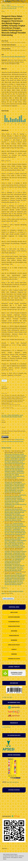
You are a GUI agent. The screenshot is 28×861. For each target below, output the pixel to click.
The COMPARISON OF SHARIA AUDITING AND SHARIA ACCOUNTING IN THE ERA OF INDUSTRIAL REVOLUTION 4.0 (14, 562)
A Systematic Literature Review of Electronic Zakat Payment (15, 551)
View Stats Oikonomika (13, 782)
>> (6, 587)
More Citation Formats (8, 407)
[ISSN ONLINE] (14, 689)
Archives (8, 5)
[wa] (15, 816)
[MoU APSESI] (8, 751)
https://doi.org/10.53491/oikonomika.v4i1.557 (13, 56)
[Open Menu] (1, 1)
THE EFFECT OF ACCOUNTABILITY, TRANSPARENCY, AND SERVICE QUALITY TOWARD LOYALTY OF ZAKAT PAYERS (15, 484)
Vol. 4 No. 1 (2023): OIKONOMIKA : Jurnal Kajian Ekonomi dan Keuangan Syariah (12, 7)
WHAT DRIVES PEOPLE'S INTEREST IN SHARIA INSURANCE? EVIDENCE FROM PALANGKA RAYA (15, 540)
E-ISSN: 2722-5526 (7, 697)
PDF (5, 380)
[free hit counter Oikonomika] (4, 782)
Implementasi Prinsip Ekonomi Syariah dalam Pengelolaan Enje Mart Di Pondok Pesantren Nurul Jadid (15, 497)
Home (3, 5)
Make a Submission (8, 598)
